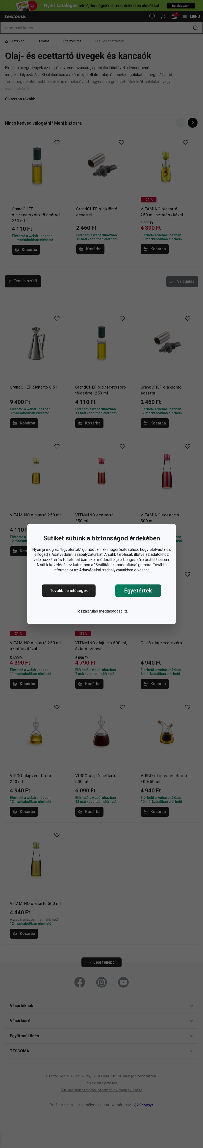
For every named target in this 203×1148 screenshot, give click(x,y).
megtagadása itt (113, 611)
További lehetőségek (69, 590)
